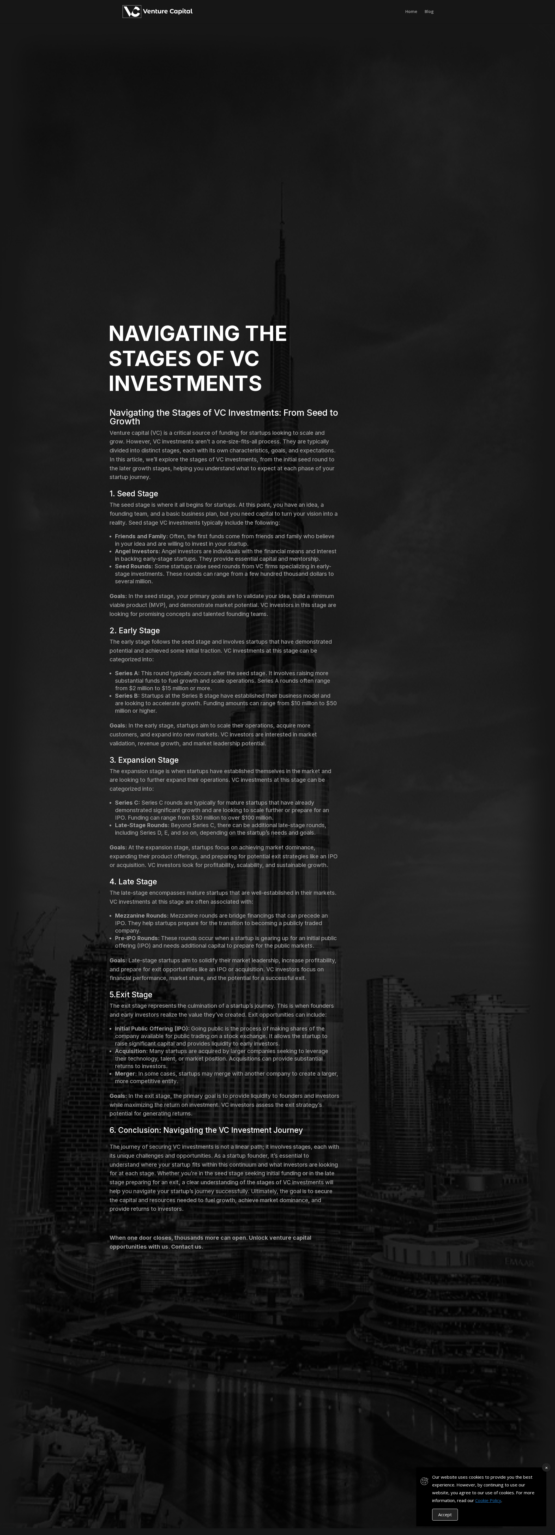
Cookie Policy (488, 1500)
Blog (429, 12)
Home (411, 12)
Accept (445, 1514)
